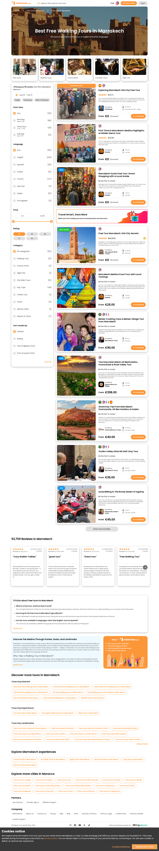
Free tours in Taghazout (109, 791)
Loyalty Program (18, 819)
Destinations (17, 813)
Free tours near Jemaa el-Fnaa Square (29, 728)
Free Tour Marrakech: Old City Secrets (118, 233)
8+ (45, 234)
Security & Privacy (89, 813)
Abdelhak (108, 109)
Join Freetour (17, 802)
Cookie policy (121, 813)
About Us (29, 813)
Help (61, 813)
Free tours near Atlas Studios (127, 739)
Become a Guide (129, 3)
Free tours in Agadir (133, 780)
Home (17, 11)
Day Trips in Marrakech (133, 759)
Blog (68, 813)
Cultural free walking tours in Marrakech (30, 692)
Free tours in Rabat (44, 780)
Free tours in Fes (64, 780)
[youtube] (79, 825)
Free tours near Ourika (55, 734)
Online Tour (34, 295)
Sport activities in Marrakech (25, 698)
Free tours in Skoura (86, 791)
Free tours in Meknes (22, 791)
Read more (18, 628)
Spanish (34, 164)
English (34, 157)
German (34, 186)
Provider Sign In (33, 802)
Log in (143, 3)
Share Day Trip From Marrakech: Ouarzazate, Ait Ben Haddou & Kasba (118, 408)
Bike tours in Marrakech (89, 713)
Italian (34, 193)
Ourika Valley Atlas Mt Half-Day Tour (118, 451)
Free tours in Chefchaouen (87, 780)
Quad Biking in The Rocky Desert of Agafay (121, 491)
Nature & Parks (34, 316)
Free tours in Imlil (127, 785)
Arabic (34, 172)
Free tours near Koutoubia (62, 728)
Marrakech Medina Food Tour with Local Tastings (119, 275)
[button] (24, 69)
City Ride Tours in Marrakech (53, 759)
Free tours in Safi (65, 791)
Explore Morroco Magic (111, 385)
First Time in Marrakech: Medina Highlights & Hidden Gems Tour (121, 131)
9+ (32, 234)
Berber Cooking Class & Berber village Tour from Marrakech (121, 320)
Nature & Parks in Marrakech (106, 759)
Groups (53, 813)
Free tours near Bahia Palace (125, 728)
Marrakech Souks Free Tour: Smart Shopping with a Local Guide (116, 175)
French (34, 179)
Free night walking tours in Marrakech (58, 713)
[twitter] (84, 825)
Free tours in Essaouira (105, 785)
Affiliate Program (49, 802)
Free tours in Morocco (35, 11)
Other (34, 302)
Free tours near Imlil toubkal (114, 734)
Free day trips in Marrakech (25, 713)
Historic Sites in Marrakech (24, 765)
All (19, 234)
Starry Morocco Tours (113, 430)
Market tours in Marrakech (92, 698)
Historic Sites (34, 309)
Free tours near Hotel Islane (58, 739)
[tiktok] (89, 825)
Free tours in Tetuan (111, 780)
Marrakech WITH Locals (111, 253)
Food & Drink (34, 266)
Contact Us (41, 813)
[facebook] (75, 825)
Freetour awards (136, 813)
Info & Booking (138, 116)
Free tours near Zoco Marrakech (27, 734)
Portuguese (34, 201)
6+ (32, 238)
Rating (20, 339)
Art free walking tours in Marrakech (68, 692)
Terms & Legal (106, 813)
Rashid (107, 152)
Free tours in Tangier (22, 780)
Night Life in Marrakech (79, 759)
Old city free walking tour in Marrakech (59, 698)
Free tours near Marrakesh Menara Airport (92, 739)
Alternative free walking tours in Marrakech (112, 687)
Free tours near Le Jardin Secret (83, 734)
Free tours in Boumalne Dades (78, 785)
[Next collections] (146, 66)
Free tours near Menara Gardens (27, 739)
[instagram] (70, 825)
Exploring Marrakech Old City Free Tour (119, 90)
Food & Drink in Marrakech (24, 759)
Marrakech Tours (111, 340)
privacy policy (51, 838)
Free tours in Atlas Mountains (47, 785)
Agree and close (145, 846)
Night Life (34, 273)
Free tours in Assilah (21, 785)
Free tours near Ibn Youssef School (93, 728)
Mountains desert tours (111, 512)
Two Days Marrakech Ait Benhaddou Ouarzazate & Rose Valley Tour (118, 363)
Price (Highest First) (26, 346)
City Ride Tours (34, 280)
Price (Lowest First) (26, 353)
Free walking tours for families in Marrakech (106, 692)
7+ (19, 238)
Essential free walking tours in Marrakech (30, 687)
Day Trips (34, 287)
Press (76, 813)
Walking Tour (34, 258)
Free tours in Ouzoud (44, 791)
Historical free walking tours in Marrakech (71, 687)
